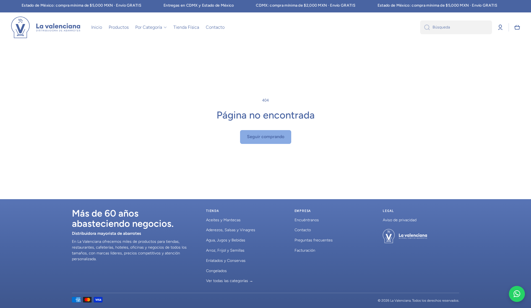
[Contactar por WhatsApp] (517, 294)
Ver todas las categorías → (229, 280)
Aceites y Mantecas (223, 220)
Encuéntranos (307, 220)
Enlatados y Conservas (226, 260)
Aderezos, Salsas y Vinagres (230, 230)
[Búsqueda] (425, 27)
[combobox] (456, 27)
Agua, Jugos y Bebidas (225, 240)
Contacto (303, 230)
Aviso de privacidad (400, 220)
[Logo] (45, 27)
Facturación (305, 250)
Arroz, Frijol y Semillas (225, 250)
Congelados (216, 270)
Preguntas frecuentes (314, 240)
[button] (517, 27)
